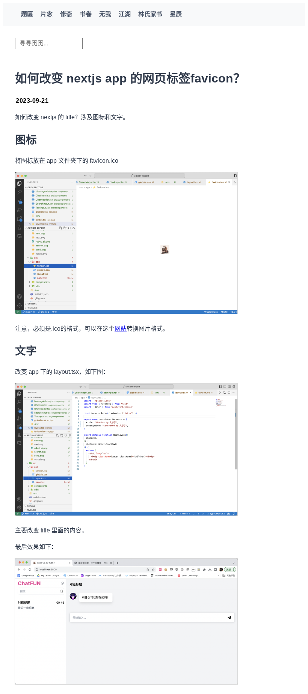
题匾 (27, 14)
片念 (47, 14)
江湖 (125, 14)
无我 (105, 14)
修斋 (66, 14)
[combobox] (49, 43)
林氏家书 (150, 14)
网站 (121, 328)
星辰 (176, 14)
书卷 (86, 14)
